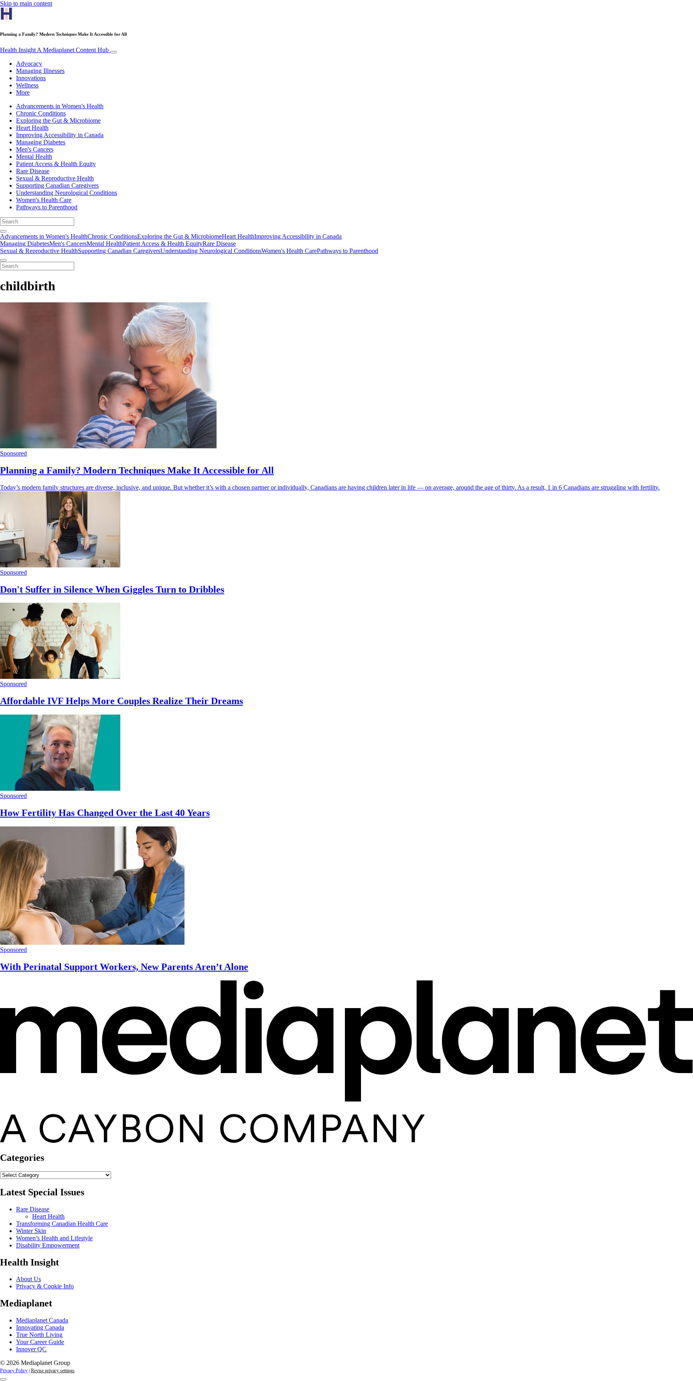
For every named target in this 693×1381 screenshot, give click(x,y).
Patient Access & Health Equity (56, 163)
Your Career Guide (40, 1341)
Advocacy (29, 63)
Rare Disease (32, 171)
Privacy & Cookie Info (45, 1286)
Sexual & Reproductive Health (55, 178)
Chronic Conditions (41, 113)
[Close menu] (3, 260)
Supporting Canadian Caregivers (57, 185)
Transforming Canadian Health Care (62, 1223)
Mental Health (34, 156)
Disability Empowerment (47, 1245)
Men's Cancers (34, 149)
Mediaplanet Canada (42, 1320)
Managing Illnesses (40, 70)
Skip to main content (26, 3)
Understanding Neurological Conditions (66, 192)
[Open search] (3, 231)
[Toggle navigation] (113, 52)
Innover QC (31, 1349)
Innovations (31, 78)
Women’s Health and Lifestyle (54, 1238)
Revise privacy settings (53, 1370)
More (23, 92)
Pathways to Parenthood (46, 207)
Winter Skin (31, 1230)
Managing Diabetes (40, 142)
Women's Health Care (43, 199)
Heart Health (32, 127)
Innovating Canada (40, 1327)
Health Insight (54, 50)
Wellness (27, 85)
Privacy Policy (14, 1370)
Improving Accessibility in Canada (59, 135)
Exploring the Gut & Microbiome (58, 120)
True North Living (39, 1334)
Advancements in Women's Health (59, 106)
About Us (28, 1279)
